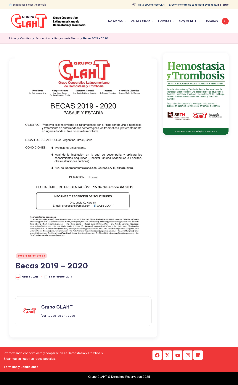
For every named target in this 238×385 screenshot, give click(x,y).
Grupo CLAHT (57, 307)
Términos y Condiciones (21, 367)
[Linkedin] (198, 355)
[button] (58, 315)
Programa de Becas (31, 255)
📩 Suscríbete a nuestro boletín (27, 4)
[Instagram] (187, 355)
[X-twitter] (167, 355)
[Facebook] (157, 355)
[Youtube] (177, 355)
